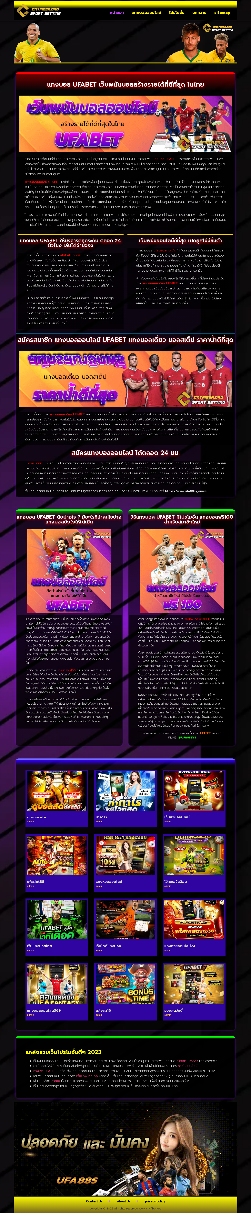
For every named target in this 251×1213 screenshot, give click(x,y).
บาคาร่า (101, 817)
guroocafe (36, 817)
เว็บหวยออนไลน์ (177, 817)
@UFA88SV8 (187, 738)
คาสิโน (55, 1081)
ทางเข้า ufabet (187, 1061)
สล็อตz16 (103, 1010)
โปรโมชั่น (177, 12)
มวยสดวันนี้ (173, 1010)
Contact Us (94, 1201)
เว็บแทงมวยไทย (39, 946)
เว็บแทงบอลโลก (87, 1076)
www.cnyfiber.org (150, 1209)
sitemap (222, 12)
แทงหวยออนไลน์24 (180, 946)
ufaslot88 (35, 881)
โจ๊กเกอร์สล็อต (175, 881)
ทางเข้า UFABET (44, 1071)
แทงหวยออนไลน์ (109, 881)
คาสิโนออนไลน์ (187, 1066)
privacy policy (155, 1201)
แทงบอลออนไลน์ (146, 12)
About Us (124, 1201)
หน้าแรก (117, 12)
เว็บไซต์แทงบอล (108, 946)
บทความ (199, 12)
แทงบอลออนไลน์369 (44, 1010)
